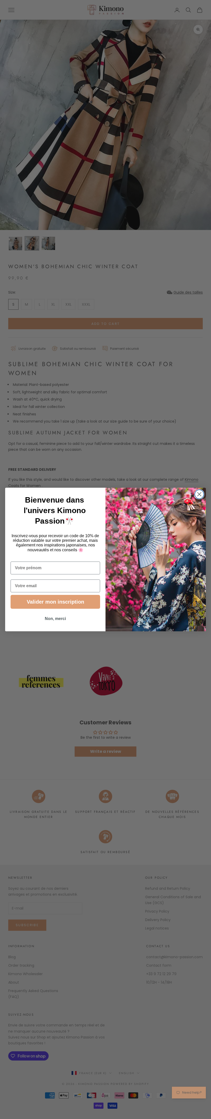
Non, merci (55, 618)
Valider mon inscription (55, 602)
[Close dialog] (199, 494)
